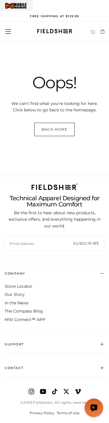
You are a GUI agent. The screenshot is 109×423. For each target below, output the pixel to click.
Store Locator (19, 286)
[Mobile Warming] (16, 5)
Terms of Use (68, 413)
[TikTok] (54, 391)
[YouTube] (43, 391)
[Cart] (102, 31)
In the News (16, 303)
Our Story (15, 294)
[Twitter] (66, 391)
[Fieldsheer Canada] (54, 186)
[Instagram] (31, 391)
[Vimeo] (77, 391)
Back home (54, 129)
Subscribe (86, 243)
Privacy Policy (42, 413)
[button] (8, 31)
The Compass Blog (24, 311)
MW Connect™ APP (25, 319)
